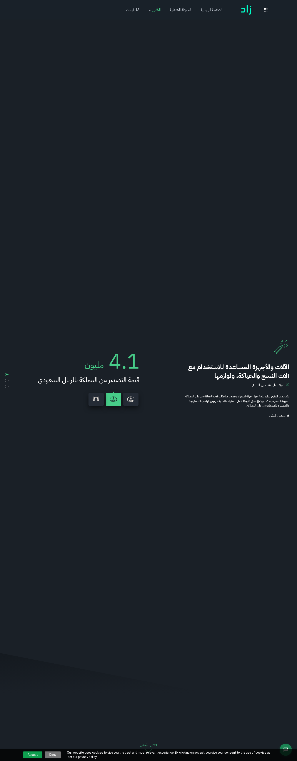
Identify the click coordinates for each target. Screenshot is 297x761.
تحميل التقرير (277, 415)
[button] (154, 10)
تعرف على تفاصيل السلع (268, 385)
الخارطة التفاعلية (181, 9)
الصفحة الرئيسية (211, 9)
